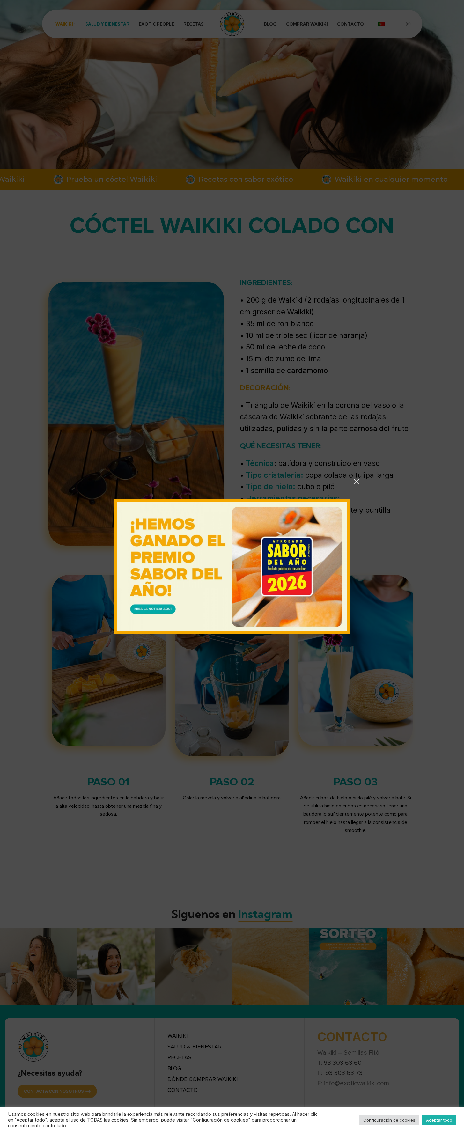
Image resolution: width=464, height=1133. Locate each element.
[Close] (357, 481)
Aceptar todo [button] (439, 1119)
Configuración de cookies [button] (389, 1119)
